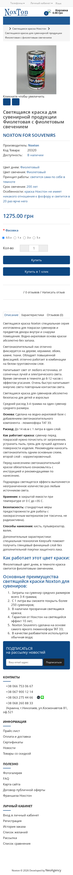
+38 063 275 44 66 (19, 697)
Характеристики (32, 315)
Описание (11, 315)
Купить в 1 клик (36, 271)
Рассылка (10, 838)
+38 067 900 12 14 (19, 692)
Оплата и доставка (17, 736)
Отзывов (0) (55, 315)
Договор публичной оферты (24, 790)
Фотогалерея (12, 773)
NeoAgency (53, 870)
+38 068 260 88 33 (19, 703)
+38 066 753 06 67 (19, 686)
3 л (29, 237)
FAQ (6, 778)
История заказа (14, 826)
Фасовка (11, 230)
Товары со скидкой (17, 753)
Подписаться (54, 662)
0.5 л (9, 237)
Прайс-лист (11, 731)
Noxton (33, 145)
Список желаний (15, 832)
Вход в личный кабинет (21, 815)
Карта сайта (11, 784)
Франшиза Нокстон (17, 795)
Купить (36, 260)
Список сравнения (16, 843)
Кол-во (8, 248)
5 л (38, 237)
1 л (19, 237)
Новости (9, 748)
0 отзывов (32, 292)
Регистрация (12, 821)
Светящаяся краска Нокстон (29, 28)
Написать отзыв (53, 292)
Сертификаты (13, 742)
